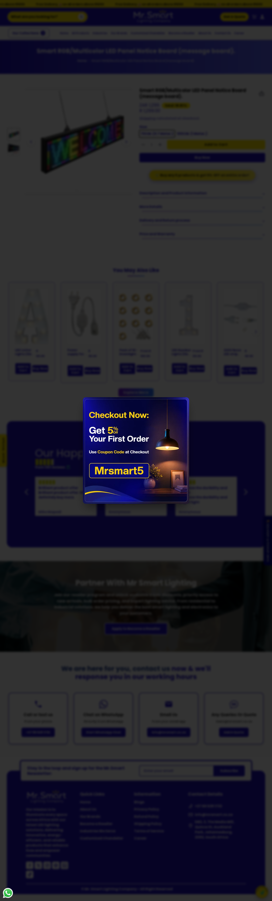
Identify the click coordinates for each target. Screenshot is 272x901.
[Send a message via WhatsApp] (8, 893)
